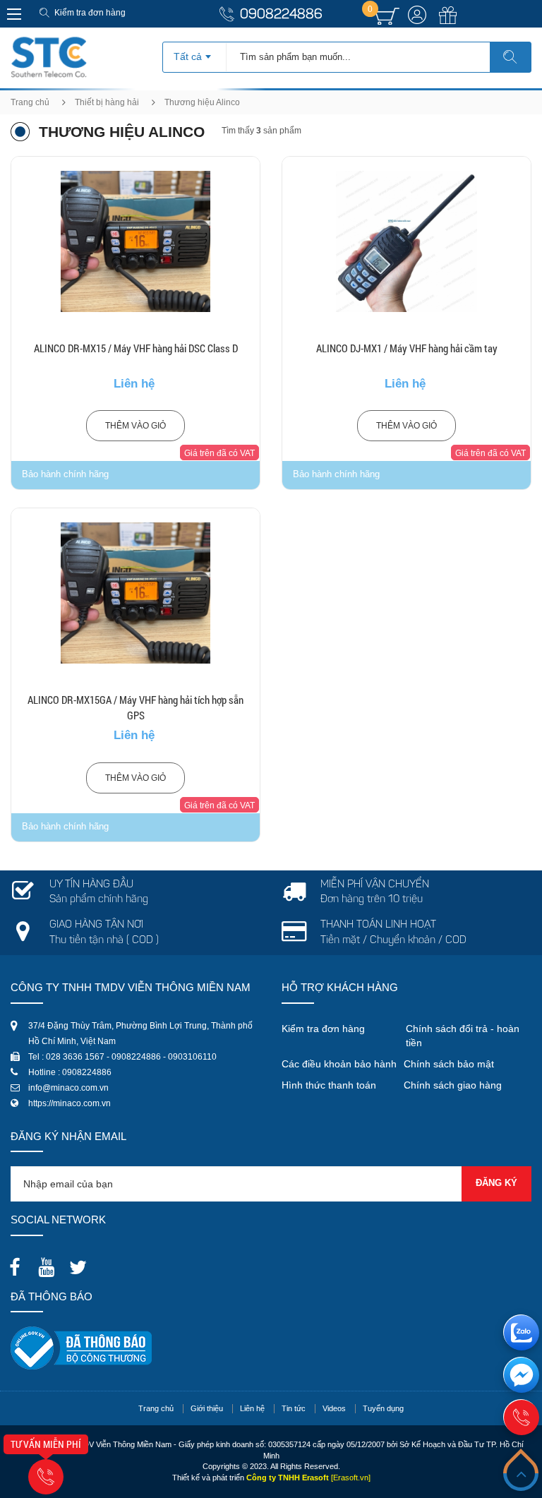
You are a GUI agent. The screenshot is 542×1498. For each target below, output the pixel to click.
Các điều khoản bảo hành (339, 1063)
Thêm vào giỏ (135, 426)
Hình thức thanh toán (329, 1085)
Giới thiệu (207, 1408)
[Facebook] (18, 1263)
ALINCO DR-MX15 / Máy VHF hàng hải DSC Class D (136, 348)
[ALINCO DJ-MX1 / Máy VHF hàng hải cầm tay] (406, 241)
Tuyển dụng (383, 1408)
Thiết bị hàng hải (107, 102)
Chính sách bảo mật (449, 1063)
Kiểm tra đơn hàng (90, 13)
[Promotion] (448, 23)
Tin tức (294, 1408)
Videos (334, 1408)
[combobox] (194, 52)
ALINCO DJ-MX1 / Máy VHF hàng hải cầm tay (407, 348)
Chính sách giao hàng (453, 1085)
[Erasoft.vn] (351, 1477)
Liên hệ (252, 1408)
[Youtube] (50, 1263)
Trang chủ (30, 102)
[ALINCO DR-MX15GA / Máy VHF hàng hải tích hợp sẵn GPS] (135, 593)
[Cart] (387, 16)
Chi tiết (135, 277)
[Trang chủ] (49, 41)
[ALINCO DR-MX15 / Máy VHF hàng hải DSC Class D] (135, 241)
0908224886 (281, 15)
